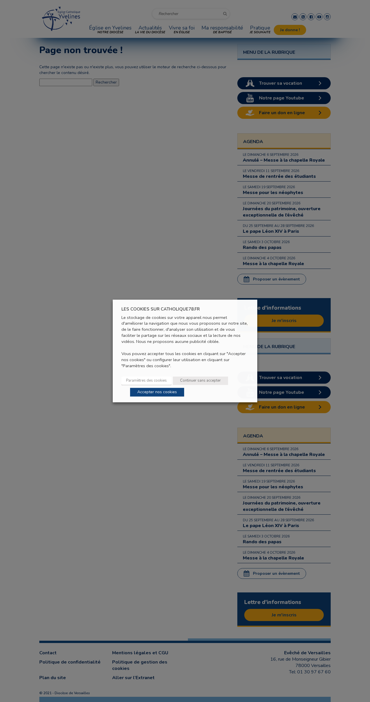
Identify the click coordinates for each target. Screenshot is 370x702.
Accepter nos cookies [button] (157, 392)
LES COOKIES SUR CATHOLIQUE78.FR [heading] (160, 309)
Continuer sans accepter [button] (200, 380)
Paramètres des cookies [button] (146, 380)
